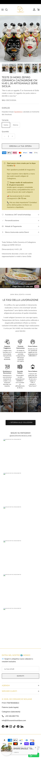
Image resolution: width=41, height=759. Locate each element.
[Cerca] (7, 9)
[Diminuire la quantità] (4, 136)
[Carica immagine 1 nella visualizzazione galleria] (20, 38)
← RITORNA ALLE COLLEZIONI (21, 422)
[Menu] (2, 9)
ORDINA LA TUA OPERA (20, 146)
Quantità (5, 131)
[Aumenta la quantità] (13, 136)
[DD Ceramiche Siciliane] (20, 9)
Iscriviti (20, 676)
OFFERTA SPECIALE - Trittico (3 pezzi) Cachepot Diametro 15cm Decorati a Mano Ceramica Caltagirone (23, 749)
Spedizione (18, 112)
